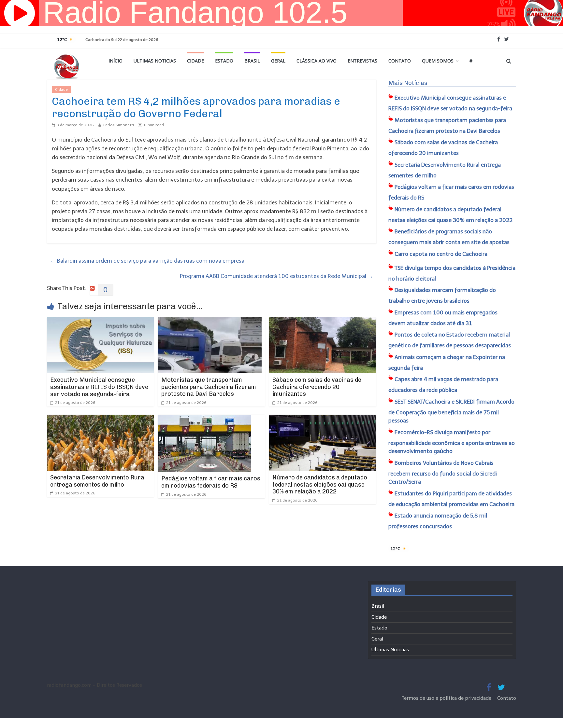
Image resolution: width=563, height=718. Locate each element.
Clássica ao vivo (316, 61)
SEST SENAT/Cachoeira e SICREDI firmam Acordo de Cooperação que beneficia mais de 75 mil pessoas (451, 411)
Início (115, 61)
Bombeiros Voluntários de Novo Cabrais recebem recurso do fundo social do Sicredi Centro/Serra (442, 472)
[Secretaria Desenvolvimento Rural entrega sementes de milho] (100, 419)
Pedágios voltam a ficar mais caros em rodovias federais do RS (210, 482)
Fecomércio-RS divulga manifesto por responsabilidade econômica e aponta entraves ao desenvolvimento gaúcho (451, 442)
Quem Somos (438, 61)
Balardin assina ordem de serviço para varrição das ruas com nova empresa (147, 260)
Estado (224, 61)
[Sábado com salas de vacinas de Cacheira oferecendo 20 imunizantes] (322, 321)
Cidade (195, 61)
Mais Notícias (407, 83)
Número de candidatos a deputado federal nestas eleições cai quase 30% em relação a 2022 (319, 484)
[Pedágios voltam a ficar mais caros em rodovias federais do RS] (204, 419)
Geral (278, 61)
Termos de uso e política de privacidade (447, 698)
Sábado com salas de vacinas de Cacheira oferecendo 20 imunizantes (316, 386)
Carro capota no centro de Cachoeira (441, 254)
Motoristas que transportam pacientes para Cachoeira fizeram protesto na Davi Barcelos (208, 386)
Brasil (252, 61)
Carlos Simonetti (118, 125)
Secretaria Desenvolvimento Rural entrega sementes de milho (98, 481)
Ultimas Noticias (155, 61)
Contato (399, 61)
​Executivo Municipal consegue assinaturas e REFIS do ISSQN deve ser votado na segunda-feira (99, 386)
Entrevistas (362, 61)
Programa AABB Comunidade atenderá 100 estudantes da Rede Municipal (276, 276)
